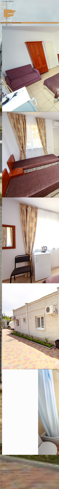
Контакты (3, 19)
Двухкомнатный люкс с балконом (9, 12)
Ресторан (3, 17)
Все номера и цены (6, 16)
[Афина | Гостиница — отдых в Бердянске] (29, 5)
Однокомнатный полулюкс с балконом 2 (10, 11)
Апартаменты (6, 13)
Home (1, 24)
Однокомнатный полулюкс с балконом (9, 10)
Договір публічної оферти (6, 18)
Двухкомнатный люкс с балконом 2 (7, 483)
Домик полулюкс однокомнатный (9, 15)
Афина (3, 7)
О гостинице (4, 8)
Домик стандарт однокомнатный (8, 14)
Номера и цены (4, 9)
